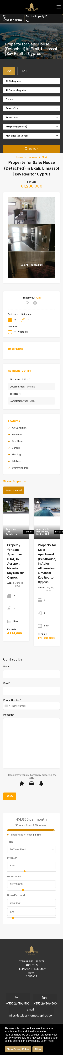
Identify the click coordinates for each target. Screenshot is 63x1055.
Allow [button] (38, 1049)
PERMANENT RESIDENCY (31, 969)
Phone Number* (12, 700)
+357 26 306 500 (18, 1003)
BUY (9, 70)
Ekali (44, 157)
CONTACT (31, 976)
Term (10, 841)
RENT (24, 70)
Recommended (14, 490)
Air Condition (19, 427)
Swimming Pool (20, 467)
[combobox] (31, 81)
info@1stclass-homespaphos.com (31, 1015)
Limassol (32, 157)
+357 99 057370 (12, 20)
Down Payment (16, 895)
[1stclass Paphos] (31, 9)
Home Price (14, 876)
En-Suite (17, 434)
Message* (8, 714)
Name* (7, 666)
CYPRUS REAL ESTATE (31, 961)
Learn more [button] (47, 1040)
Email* (6, 683)
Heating (16, 454)
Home (19, 157)
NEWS (31, 972)
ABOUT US (32, 965)
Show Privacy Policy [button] (18, 1049)
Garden (16, 447)
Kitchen (16, 461)
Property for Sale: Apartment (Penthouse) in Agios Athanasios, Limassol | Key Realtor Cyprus (47, 563)
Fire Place (17, 441)
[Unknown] (7, 706)
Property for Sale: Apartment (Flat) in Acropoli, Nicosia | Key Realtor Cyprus (15, 561)
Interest (12, 857)
